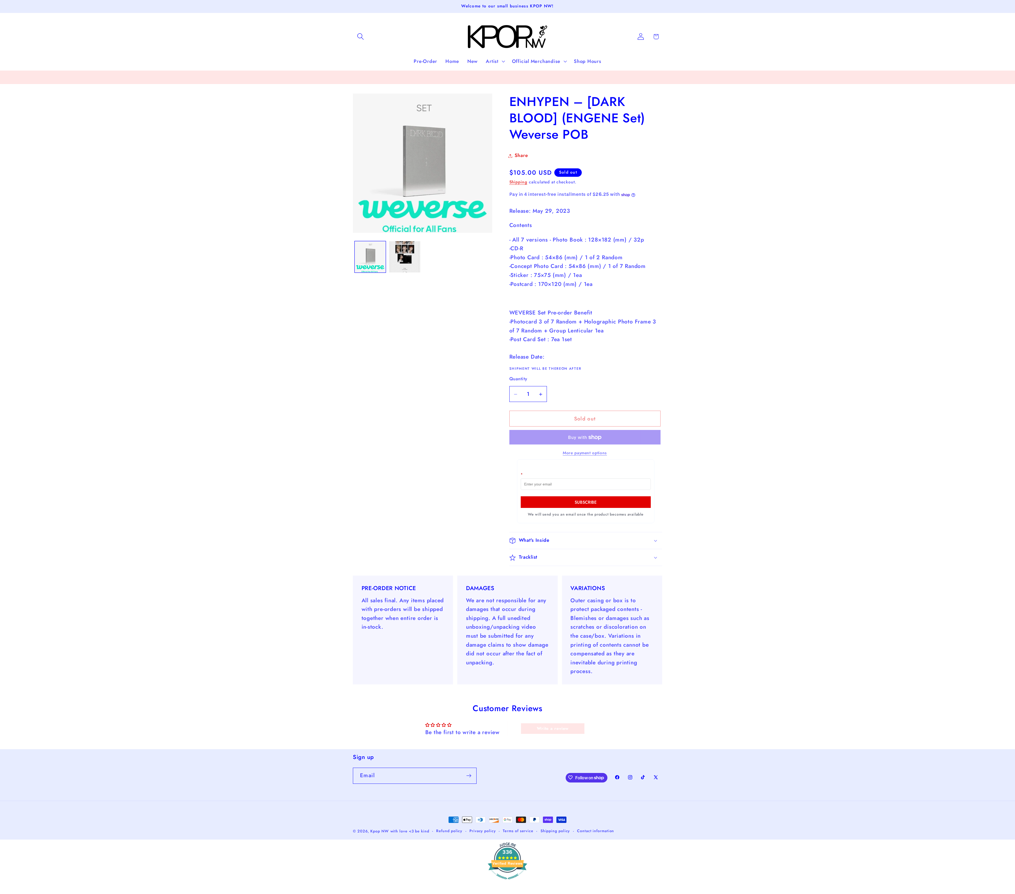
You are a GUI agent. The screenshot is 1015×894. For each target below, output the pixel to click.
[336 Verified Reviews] (507, 882)
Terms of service (518, 830)
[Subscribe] (468, 776)
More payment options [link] (585, 453)
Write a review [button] (553, 728)
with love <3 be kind (409, 831)
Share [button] (521, 155)
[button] (360, 36)
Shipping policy (555, 830)
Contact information (595, 830)
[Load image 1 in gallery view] (370, 256)
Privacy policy (482, 830)
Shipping (518, 182)
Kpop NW (379, 831)
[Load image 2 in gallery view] (404, 256)
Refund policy (449, 830)
